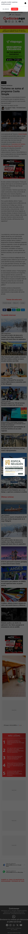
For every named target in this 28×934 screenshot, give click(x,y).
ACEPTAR (14, 9)
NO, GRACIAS (6, 9)
